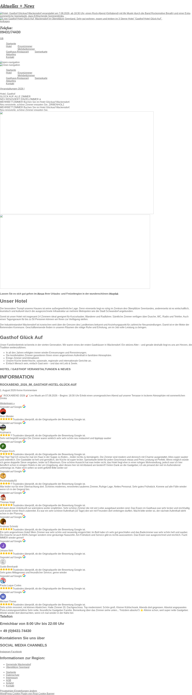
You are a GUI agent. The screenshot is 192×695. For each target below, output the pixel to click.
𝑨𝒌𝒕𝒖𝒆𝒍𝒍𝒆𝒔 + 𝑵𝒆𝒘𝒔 (17, 6)
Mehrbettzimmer (26, 49)
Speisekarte (41, 51)
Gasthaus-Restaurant (17, 51)
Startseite (11, 43)
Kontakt (10, 57)
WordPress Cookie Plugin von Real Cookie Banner (27, 693)
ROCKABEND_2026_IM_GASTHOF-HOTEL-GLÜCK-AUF (38, 384)
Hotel (9, 46)
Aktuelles (11, 54)
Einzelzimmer (25, 46)
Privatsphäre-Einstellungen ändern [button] (18, 691)
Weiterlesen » (7, 403)
